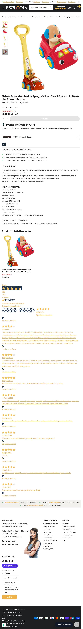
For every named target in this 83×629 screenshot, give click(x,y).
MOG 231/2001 (48, 549)
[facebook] (9, 561)
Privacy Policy (47, 535)
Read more (19, 2)
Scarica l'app (66, 538)
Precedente (9, 310)
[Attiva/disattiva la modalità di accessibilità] (79, 1)
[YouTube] (6, 561)
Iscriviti (9, 597)
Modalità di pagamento (51, 524)
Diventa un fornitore (69, 532)
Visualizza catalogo (3, 8)
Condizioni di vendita (50, 541)
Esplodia (65, 520)
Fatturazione (47, 532)
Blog (63, 541)
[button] (8, 117)
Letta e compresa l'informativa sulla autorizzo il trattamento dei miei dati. (11, 587)
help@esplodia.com (12, 544)
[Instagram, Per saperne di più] (69, 7)
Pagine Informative (50, 520)
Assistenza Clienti (68, 526)
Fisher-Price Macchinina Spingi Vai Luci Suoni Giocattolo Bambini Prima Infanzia (16, 271)
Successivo (27, 310)
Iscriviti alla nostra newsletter (8, 572)
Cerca (50, 7)
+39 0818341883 (10, 541)
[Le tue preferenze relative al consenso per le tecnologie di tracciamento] (4, 625)
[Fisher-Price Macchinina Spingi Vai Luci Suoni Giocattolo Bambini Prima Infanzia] (18, 250)
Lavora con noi (67, 535)
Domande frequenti (69, 529)
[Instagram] (3, 561)
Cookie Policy (47, 538)
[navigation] (5, 25)
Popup (15, 111)
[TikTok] (12, 561)
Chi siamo (65, 524)
